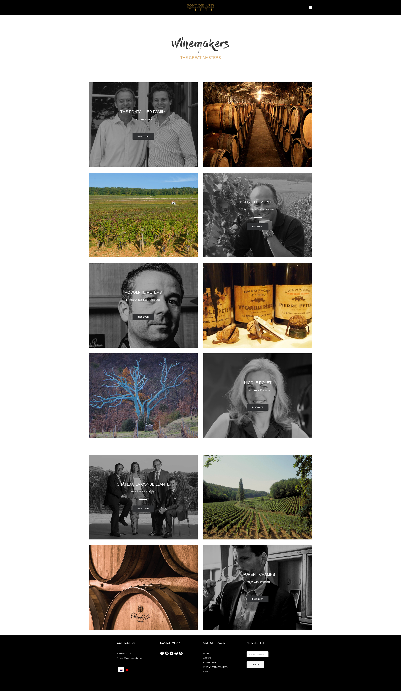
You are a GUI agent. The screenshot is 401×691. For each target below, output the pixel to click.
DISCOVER (143, 136)
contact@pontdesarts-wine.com (130, 658)
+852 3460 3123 (124, 653)
